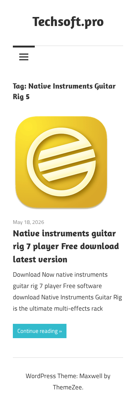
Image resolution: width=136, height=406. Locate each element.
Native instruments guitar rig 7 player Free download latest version (66, 246)
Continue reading (37, 330)
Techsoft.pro (68, 20)
